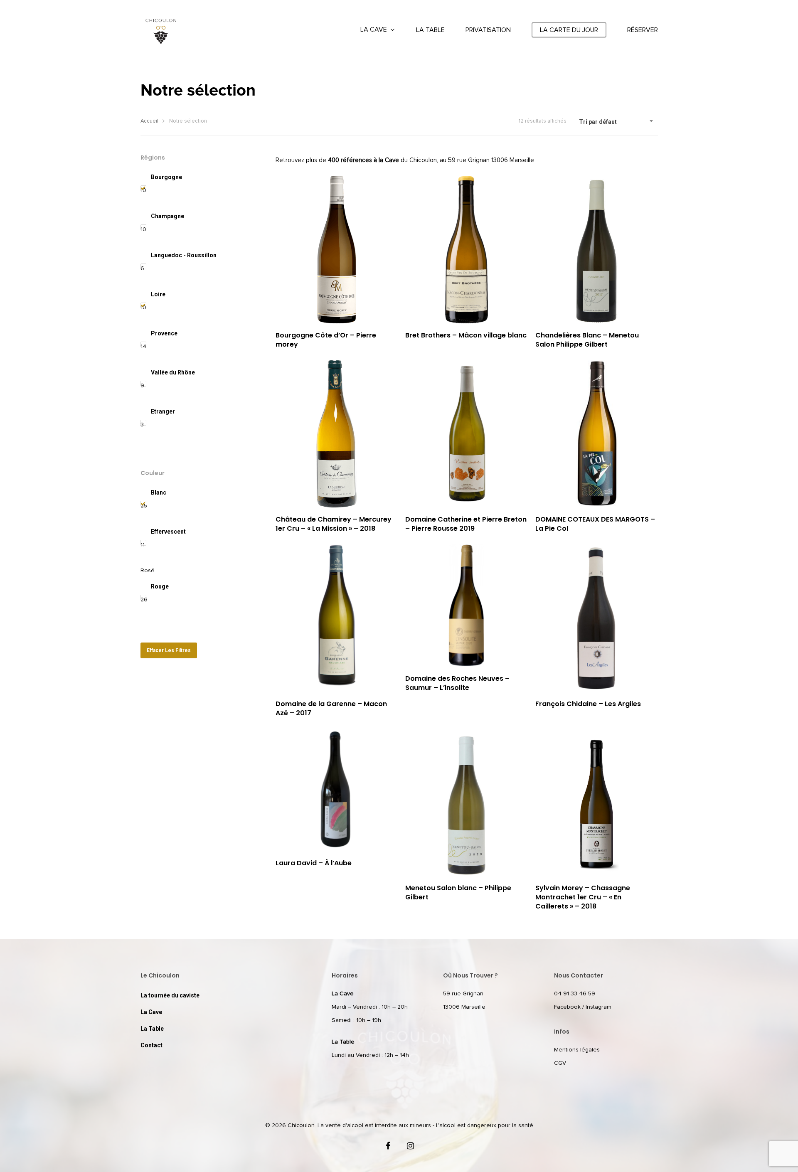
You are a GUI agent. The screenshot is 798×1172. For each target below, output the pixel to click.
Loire (158, 294)
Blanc (158, 492)
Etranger (163, 411)
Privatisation (488, 30)
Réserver (642, 30)
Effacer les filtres (169, 650)
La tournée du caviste (170, 995)
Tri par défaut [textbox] (598, 121)
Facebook (567, 1007)
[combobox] (616, 121)
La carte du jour (569, 30)
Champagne (167, 216)
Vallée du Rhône (173, 372)
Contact (151, 1045)
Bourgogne (166, 177)
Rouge (160, 586)
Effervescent (168, 531)
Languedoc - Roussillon (184, 255)
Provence (164, 333)
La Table (430, 30)
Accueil (149, 121)
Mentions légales (577, 1050)
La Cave (373, 29)
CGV (560, 1063)
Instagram (598, 1007)
